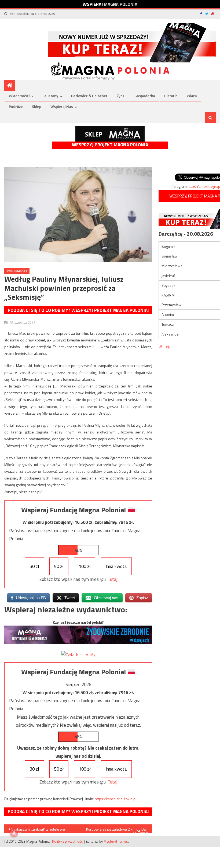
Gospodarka (144, 95)
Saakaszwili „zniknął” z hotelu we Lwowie (37, 829)
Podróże (16, 106)
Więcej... (165, 346)
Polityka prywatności (67, 841)
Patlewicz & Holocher (89, 95)
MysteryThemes (116, 841)
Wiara (192, 95)
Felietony (50, 95)
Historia (171, 95)
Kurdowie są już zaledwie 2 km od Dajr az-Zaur (117, 829)
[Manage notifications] (14, 833)
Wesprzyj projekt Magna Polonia (110, 145)
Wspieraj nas (61, 106)
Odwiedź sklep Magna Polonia (110, 134)
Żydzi (121, 95)
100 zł (85, 566)
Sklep (36, 106)
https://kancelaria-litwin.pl (115, 799)
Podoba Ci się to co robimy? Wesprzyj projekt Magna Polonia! (78, 310)
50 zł (59, 566)
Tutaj (112, 579)
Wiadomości (19, 95)
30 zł (34, 566)
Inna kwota (116, 566)
